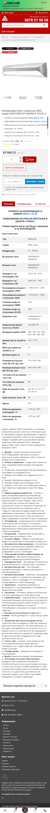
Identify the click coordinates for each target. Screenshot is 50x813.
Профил (5, 761)
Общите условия (22, 187)
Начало (6, 725)
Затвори (44, 2)
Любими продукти (9, 766)
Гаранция (6, 734)
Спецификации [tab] (24, 204)
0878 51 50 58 (30, 213)
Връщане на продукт (11, 740)
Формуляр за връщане (11, 769)
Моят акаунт (9, 13)
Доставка (6, 731)
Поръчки (5, 763)
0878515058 (38, 8)
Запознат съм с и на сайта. (25, 188)
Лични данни (8, 745)
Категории (9, 31)
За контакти (43, 13)
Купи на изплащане (14, 167)
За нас (5, 728)
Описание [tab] (8, 204)
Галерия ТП (7, 751)
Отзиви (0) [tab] (40, 204)
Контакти (6, 743)
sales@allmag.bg (10, 710)
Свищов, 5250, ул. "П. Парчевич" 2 (16, 701)
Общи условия (8, 748)
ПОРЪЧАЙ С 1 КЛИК (35, 181)
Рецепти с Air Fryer (10, 737)
